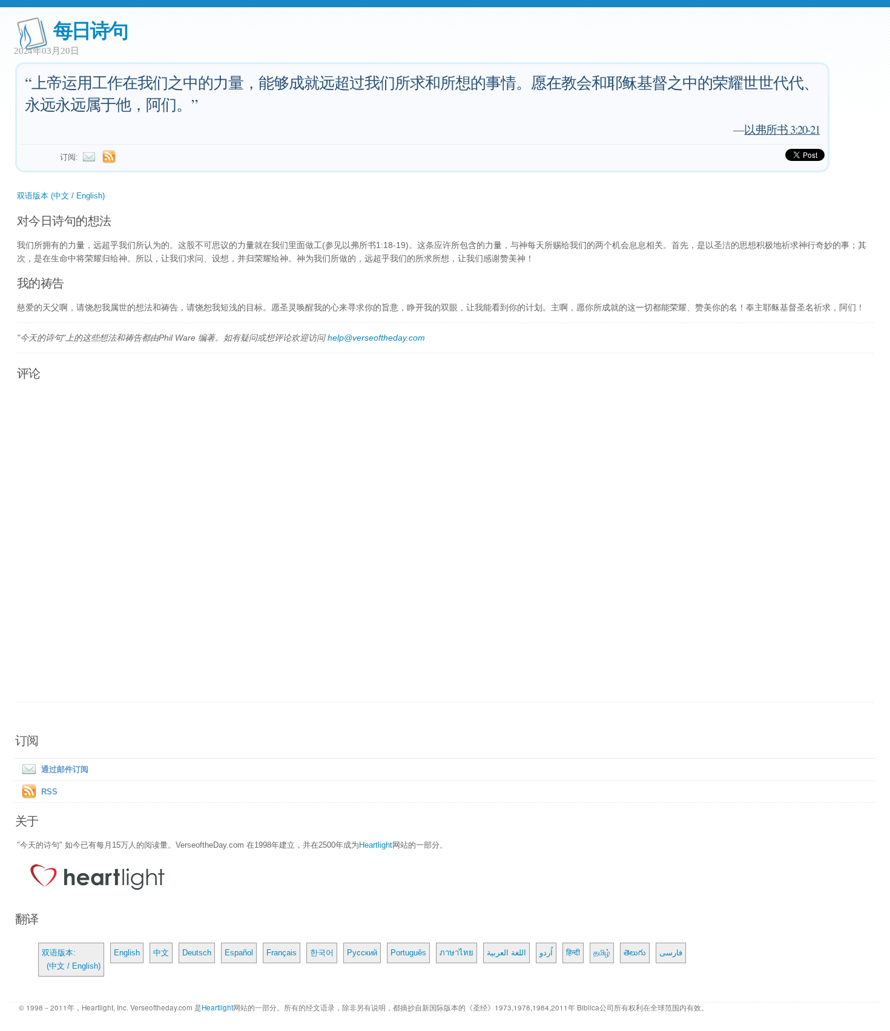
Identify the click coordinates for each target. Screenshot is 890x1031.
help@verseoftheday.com (376, 337)
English (127, 952)
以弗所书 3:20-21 (782, 129)
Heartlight (375, 844)
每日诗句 (90, 29)
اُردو (546, 952)
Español (239, 952)
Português (408, 952)
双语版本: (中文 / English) (71, 959)
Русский (362, 952)
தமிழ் (601, 952)
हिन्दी (573, 952)
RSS (49, 791)
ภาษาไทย (456, 952)
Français (281, 952)
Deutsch (196, 952)
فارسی (670, 952)
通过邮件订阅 (64, 769)
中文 (161, 952)
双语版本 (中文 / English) (61, 195)
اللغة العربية (506, 952)
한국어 (322, 952)
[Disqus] (445, 542)
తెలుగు (635, 952)
